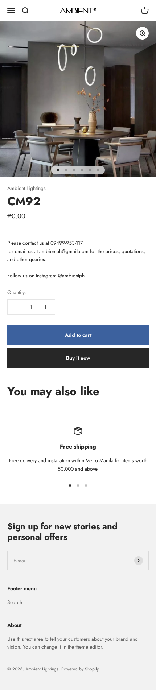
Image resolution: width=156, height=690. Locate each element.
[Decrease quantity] (17, 307)
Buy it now (78, 357)
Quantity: (16, 292)
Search (14, 602)
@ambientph (71, 275)
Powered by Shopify (80, 669)
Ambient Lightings (26, 188)
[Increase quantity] (46, 307)
